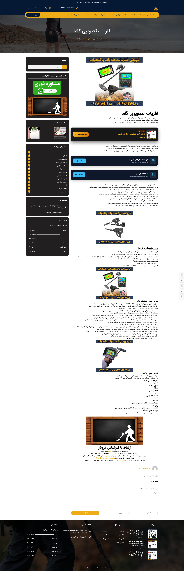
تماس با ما (68, 15)
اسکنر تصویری (62, 159)
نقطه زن (64, 192)
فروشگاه (142, 15)
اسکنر (65, 156)
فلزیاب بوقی (63, 169)
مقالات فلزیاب (62, 188)
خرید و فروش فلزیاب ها (109, 456)
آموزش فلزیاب (126, 460)
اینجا (109, 451)
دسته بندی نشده (61, 162)
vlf (66, 153)
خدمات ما (88, 15)
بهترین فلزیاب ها (114, 15)
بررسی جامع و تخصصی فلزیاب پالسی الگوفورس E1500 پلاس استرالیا (135, 554)
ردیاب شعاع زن (62, 166)
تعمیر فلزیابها (78, 15)
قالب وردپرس (97, 567)
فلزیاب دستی (62, 179)
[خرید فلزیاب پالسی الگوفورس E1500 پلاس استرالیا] (114, 134)
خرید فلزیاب (117, 460)
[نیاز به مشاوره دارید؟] (114, 175)
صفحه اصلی (151, 15)
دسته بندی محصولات (130, 15)
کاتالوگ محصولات (99, 15)
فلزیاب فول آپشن (61, 182)
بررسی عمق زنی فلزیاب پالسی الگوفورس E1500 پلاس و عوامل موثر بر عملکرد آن (136, 544)
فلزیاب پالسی (62, 172)
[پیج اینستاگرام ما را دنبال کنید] (114, 161)
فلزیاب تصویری (97, 39)
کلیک (115, 453)
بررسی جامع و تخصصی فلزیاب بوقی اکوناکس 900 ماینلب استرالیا (135, 532)
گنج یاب (64, 185)
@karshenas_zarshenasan (105, 458)
